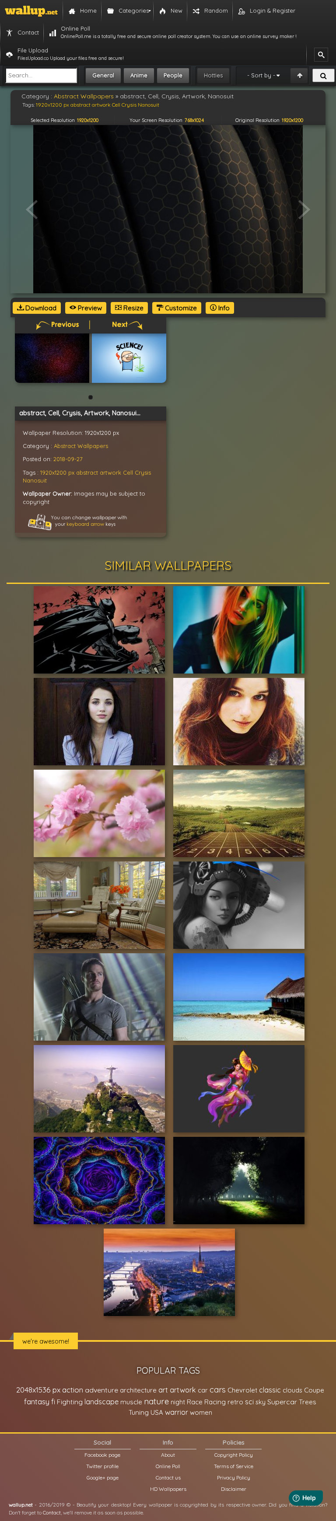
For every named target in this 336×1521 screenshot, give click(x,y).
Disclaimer (233, 1489)
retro (235, 1402)
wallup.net (21, 1504)
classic (270, 1389)
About (168, 1455)
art (163, 1389)
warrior (176, 1412)
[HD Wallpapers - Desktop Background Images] (31, 11)
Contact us (168, 1477)
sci (249, 1401)
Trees (307, 1402)
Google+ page (103, 1477)
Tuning (139, 1412)
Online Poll (168, 1466)
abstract (87, 472)
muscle (131, 1402)
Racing (215, 1402)
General (103, 75)
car (203, 1390)
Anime (138, 75)
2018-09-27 (68, 458)
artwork (110, 472)
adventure (101, 1390)
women (201, 1412)
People (173, 75)
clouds (292, 1390)
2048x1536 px (38, 1389)
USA (156, 1412)
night (178, 1402)
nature (156, 1401)
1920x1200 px (57, 472)
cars (218, 1390)
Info (223, 308)
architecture (138, 1390)
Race (195, 1402)
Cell (128, 472)
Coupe (314, 1390)
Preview (89, 308)
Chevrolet (242, 1390)
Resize (133, 308)
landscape (101, 1401)
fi (53, 1401)
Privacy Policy (233, 1477)
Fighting (70, 1401)
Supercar (282, 1401)
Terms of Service (233, 1466)
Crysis (143, 472)
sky (261, 1402)
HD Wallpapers (168, 1489)
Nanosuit (35, 480)
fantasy (36, 1401)
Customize (180, 308)
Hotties (213, 75)
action (72, 1389)
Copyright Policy (233, 1455)
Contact (52, 1512)
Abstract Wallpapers (81, 445)
